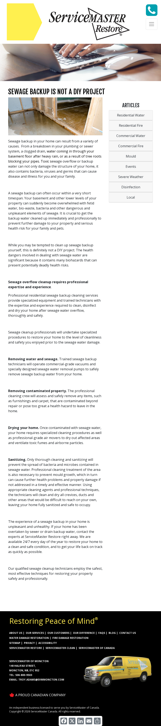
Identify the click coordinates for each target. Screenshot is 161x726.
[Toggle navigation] (151, 24)
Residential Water (131, 115)
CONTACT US (127, 633)
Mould (131, 156)
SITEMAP (14, 643)
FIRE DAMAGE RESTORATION (70, 638)
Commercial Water (130, 135)
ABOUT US (15, 633)
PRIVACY (29, 643)
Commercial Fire (130, 146)
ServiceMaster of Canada (97, 648)
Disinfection (130, 187)
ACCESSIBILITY (47, 643)
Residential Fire (131, 125)
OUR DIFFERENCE (84, 633)
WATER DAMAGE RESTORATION (29, 638)
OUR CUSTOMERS (58, 633)
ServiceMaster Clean (60, 648)
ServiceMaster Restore (25, 648)
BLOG (112, 633)
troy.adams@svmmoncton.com (41, 679)
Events (131, 166)
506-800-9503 (23, 675)
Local (131, 197)
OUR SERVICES (35, 633)
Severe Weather (130, 176)
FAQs (101, 633)
